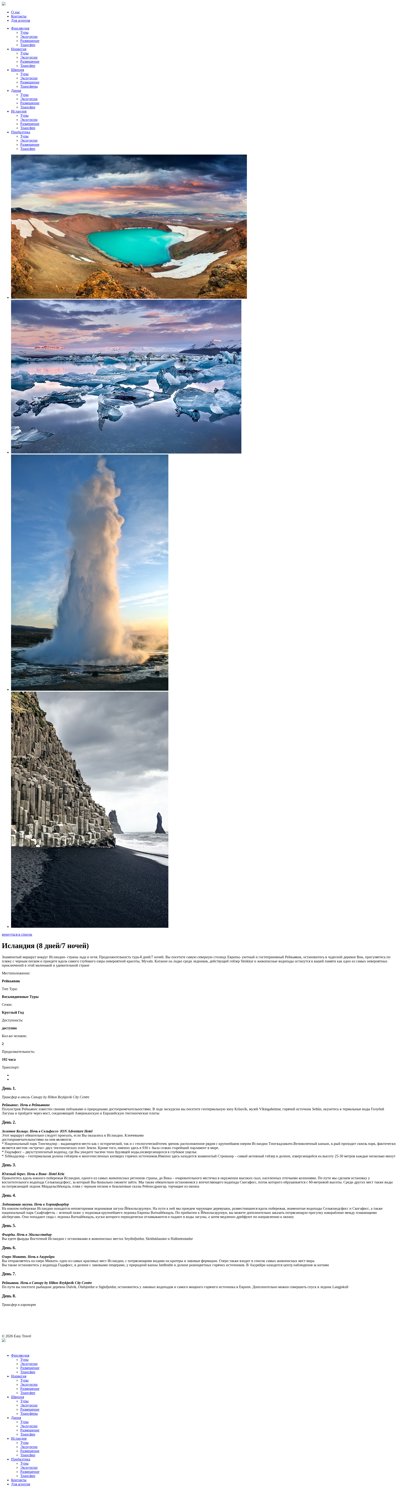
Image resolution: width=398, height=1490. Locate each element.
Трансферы (29, 86)
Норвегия (18, 49)
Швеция (17, 70)
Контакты (18, 16)
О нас (15, 12)
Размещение (29, 41)
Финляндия (20, 28)
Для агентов (20, 20)
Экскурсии (29, 37)
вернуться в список (17, 934)
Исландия (18, 111)
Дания (16, 91)
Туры (24, 32)
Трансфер (27, 45)
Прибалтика (20, 132)
